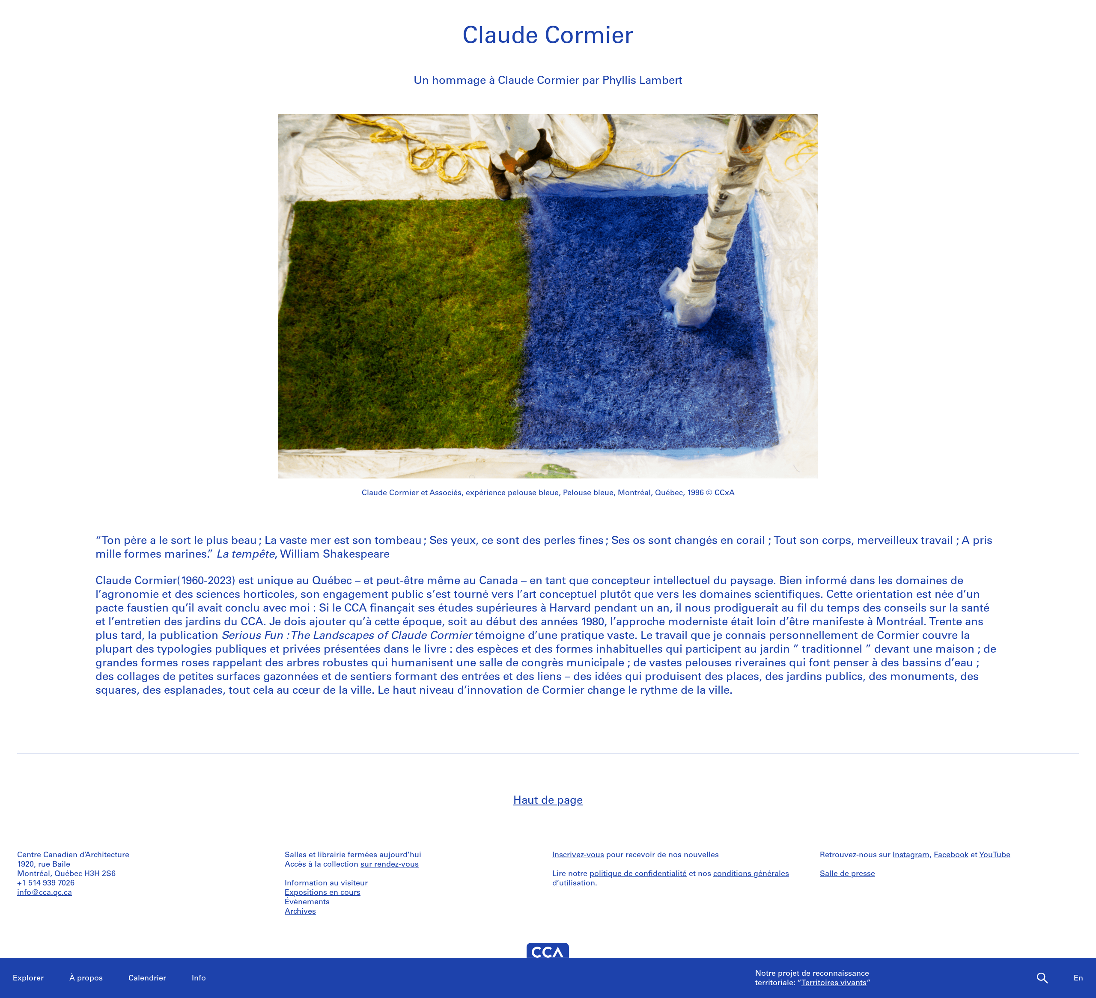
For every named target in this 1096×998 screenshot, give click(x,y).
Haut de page (548, 801)
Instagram (911, 855)
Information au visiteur (326, 884)
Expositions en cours (322, 893)
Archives (300, 912)
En (1078, 979)
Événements (307, 902)
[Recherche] (1042, 978)
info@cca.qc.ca (44, 893)
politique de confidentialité (638, 874)
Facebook (951, 855)
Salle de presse (847, 874)
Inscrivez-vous (578, 855)
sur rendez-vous (389, 865)
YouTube (994, 855)
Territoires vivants (834, 983)
